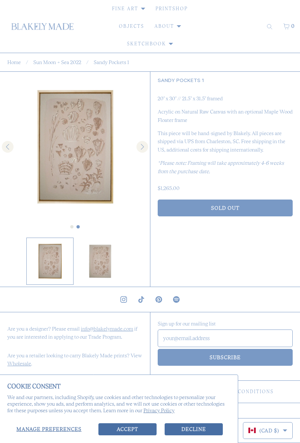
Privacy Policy (159, 410)
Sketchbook (146, 43)
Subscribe (225, 357)
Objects (131, 26)
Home (14, 62)
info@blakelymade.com (107, 329)
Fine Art (125, 8)
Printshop (171, 8)
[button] (50, 261)
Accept (127, 429)
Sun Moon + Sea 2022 (57, 62)
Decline (193, 429)
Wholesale (19, 363)
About (164, 26)
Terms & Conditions (242, 391)
